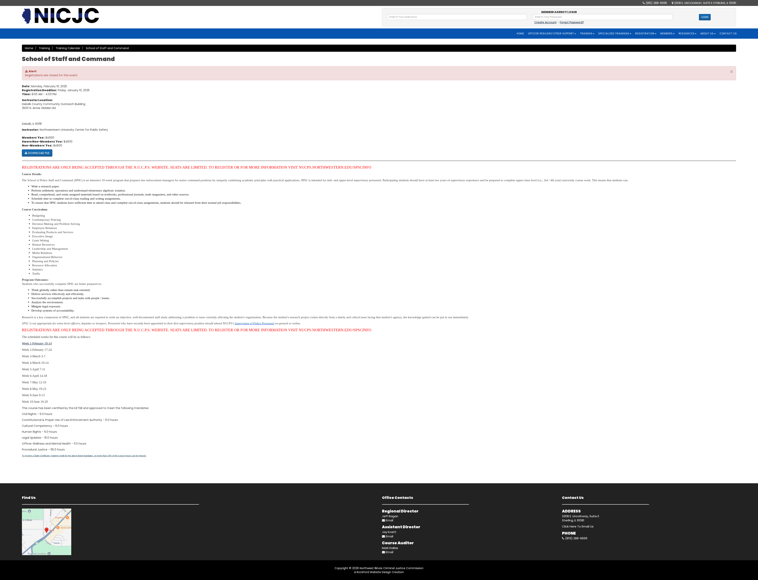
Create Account (545, 22)
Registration (644, 33)
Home (520, 33)
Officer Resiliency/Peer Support (551, 33)
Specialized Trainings (613, 33)
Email (389, 520)
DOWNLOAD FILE (38, 153)
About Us (707, 33)
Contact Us (728, 33)
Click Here (569, 526)
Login (704, 17)
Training (586, 33)
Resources (686, 33)
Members (666, 33)
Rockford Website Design (374, 572)
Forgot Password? (572, 22)
